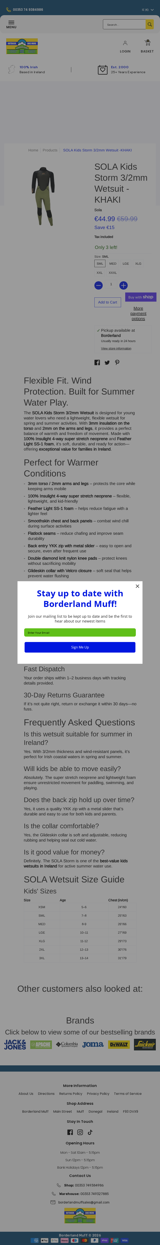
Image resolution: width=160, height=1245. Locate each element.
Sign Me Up (80, 647)
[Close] (137, 586)
